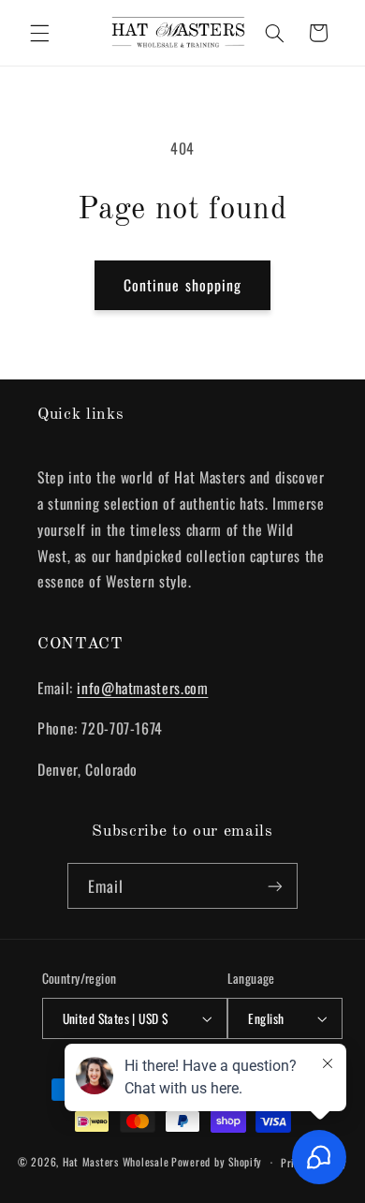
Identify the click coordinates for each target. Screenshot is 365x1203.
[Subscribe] (275, 886)
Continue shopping (182, 285)
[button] (39, 32)
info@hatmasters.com (142, 687)
